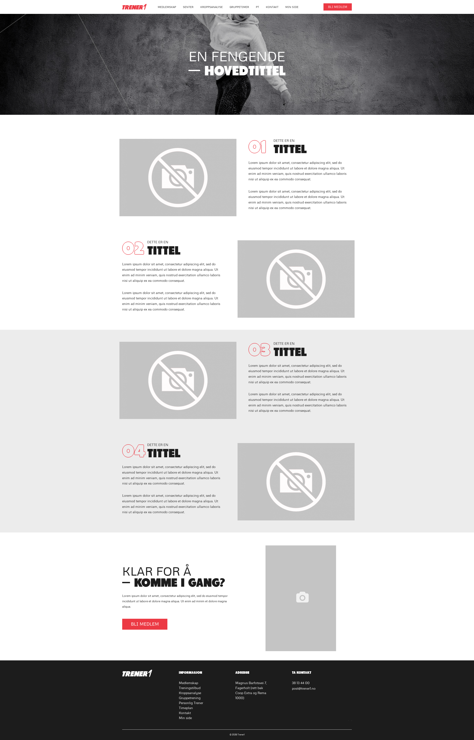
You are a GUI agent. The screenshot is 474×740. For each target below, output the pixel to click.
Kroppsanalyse (211, 7)
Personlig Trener (191, 703)
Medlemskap (167, 7)
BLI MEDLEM (337, 7)
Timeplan (186, 708)
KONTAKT (272, 7)
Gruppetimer (239, 7)
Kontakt (185, 713)
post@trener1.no (304, 688)
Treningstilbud (190, 688)
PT (257, 7)
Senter (188, 7)
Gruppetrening (190, 698)
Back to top (468, 716)
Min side (185, 718)
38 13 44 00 (301, 683)
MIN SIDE (291, 7)
